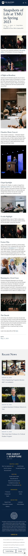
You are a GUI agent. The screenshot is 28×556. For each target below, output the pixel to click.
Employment (7, 494)
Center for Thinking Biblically (13, 485)
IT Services (7, 491)
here (17, 331)
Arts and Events (7, 470)
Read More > (16, 547)
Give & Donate (20, 466)
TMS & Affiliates (20, 504)
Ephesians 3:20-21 (5, 186)
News (7, 26)
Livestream (20, 502)
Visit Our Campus (8, 468)
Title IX (7, 496)
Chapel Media (19, 25)
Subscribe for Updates (8, 504)
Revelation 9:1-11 (13, 248)
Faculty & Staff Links (20, 468)
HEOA (20, 494)
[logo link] (7, 3)
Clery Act (20, 491)
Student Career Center (14, 476)
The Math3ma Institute (13, 483)
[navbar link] (24, 3)
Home (4, 25)
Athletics (8, 506)
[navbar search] (26, 3)
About (11, 25)
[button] (25, 553)
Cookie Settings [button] (10, 551)
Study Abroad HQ (14, 478)
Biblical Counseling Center (14, 480)
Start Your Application (7, 466)
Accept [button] (20, 551)
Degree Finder (8, 502)
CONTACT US (14, 534)
